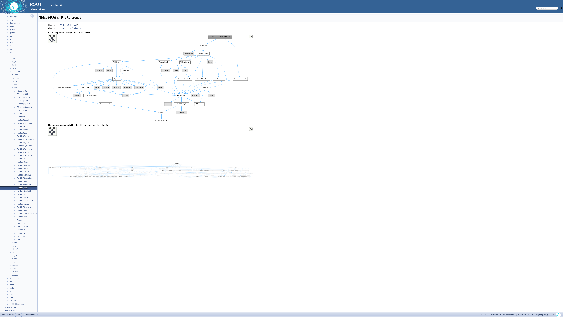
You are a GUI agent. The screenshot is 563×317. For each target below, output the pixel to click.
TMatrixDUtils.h (23, 152)
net (11, 281)
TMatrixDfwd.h (22, 130)
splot (14, 269)
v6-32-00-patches (17, 304)
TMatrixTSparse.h (24, 207)
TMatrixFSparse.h (24, 175)
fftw (13, 59)
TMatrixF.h (21, 159)
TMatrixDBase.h (23, 120)
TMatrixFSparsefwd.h (25, 178)
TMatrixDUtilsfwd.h (24, 156)
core (11, 20)
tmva (11, 294)
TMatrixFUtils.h (23, 188)
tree (11, 298)
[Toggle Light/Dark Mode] (561, 8)
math (12, 52)
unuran (15, 272)
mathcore (15, 75)
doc (13, 55)
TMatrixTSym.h (23, 210)
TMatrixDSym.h (23, 143)
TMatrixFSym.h (23, 181)
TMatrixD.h (21, 117)
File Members (12, 307)
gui (11, 36)
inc (15, 88)
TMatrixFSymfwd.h (24, 185)
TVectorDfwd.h (22, 227)
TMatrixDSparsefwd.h (25, 139)
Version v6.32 (57, 5)
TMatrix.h (20, 114)
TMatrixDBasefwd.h (24, 123)
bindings (13, 17)
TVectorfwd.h (22, 236)
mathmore (16, 78)
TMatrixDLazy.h (23, 133)
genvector (16, 72)
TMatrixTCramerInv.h (25, 201)
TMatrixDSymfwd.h (24, 149)
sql (11, 291)
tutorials (13, 301)
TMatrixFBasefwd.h (24, 165)
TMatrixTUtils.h (23, 217)
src (15, 243)
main (12, 49)
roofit (12, 288)
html (11, 43)
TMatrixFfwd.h (22, 168)
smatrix (15, 265)
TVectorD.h (21, 223)
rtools (14, 262)
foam (14, 62)
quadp (14, 259)
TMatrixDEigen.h (23, 126)
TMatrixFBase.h (23, 162)
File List (10, 13)
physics (15, 256)
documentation (16, 23)
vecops (15, 275)
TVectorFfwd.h (22, 233)
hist (11, 39)
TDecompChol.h (23, 97)
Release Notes (11, 311)
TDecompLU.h (22, 101)
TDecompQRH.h (23, 104)
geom (12, 26)
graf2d (12, 30)
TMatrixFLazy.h (23, 172)
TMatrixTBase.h (23, 198)
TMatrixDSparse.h (24, 136)
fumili (14, 65)
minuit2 (15, 249)
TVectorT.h (21, 239)
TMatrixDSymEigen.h (25, 146)
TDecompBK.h (22, 94)
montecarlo (14, 278)
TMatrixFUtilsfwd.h (24, 191)
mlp (13, 252)
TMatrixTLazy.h (23, 204)
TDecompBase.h (23, 91)
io (10, 46)
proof (12, 285)
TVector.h (20, 220)
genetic (15, 68)
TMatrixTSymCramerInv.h (27, 214)
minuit (14, 246)
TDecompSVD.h (23, 110)
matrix (14, 81)
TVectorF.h (21, 230)
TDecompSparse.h (24, 107)
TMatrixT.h (21, 194)
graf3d (12, 33)
